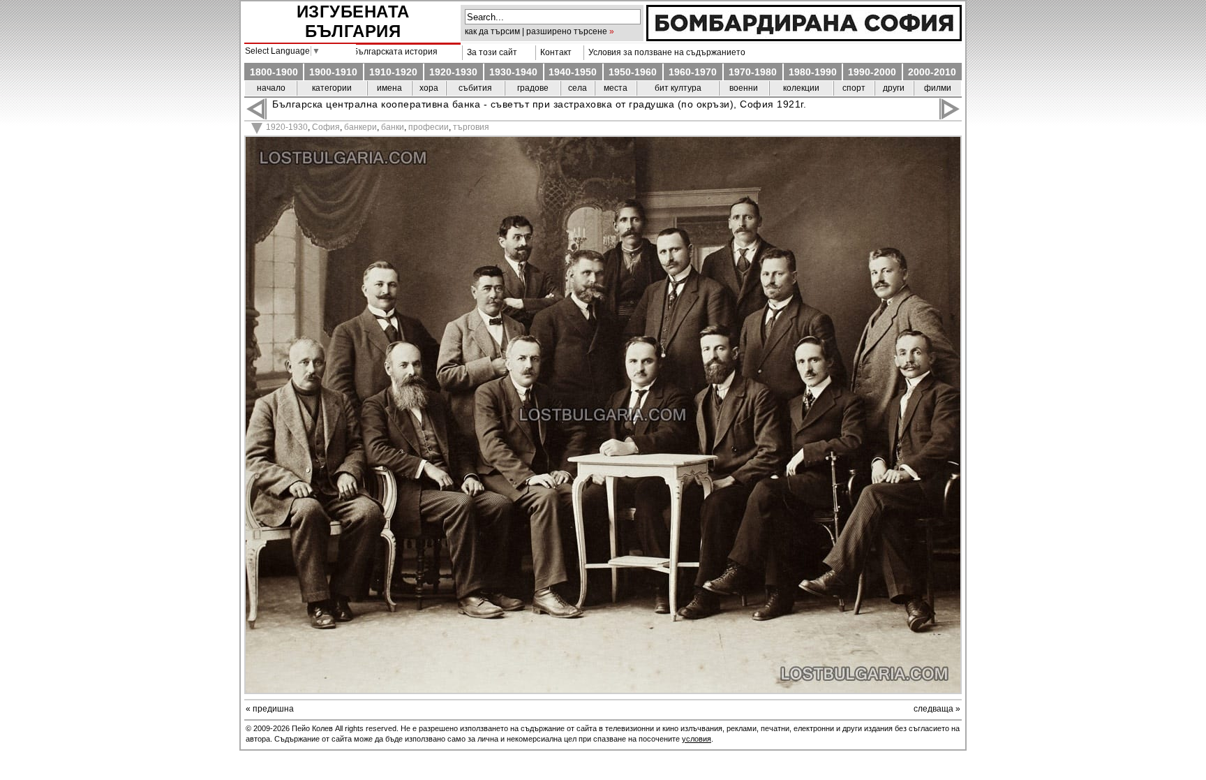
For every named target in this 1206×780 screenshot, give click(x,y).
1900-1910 (333, 72)
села (577, 88)
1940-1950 (573, 72)
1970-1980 (753, 72)
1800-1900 (274, 72)
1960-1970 (693, 72)
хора (428, 88)
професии (428, 127)
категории (332, 88)
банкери (360, 127)
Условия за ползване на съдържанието (664, 52)
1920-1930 (453, 72)
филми (937, 88)
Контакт (554, 52)
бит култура (678, 88)
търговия (471, 127)
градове (533, 88)
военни (743, 88)
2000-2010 (932, 72)
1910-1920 (393, 72)
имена (389, 88)
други (893, 88)
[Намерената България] (804, 38)
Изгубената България (353, 21)
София (326, 127)
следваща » (937, 709)
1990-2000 (872, 72)
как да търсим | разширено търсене (536, 31)
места (615, 88)
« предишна (270, 709)
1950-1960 (633, 72)
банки (392, 127)
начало (271, 88)
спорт (853, 88)
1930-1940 (513, 72)
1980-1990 (813, 72)
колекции (801, 88)
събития (475, 88)
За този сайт (490, 52)
